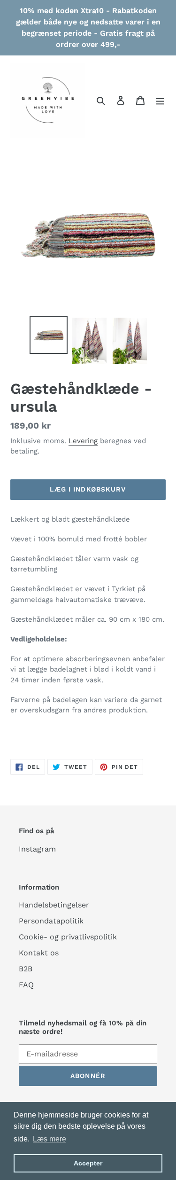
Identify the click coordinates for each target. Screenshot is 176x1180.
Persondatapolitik (51, 920)
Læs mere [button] (49, 1139)
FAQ (26, 984)
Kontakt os (39, 952)
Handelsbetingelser (54, 904)
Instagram (37, 848)
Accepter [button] (88, 1163)
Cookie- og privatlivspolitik (68, 936)
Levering (83, 441)
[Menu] (160, 100)
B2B (25, 968)
